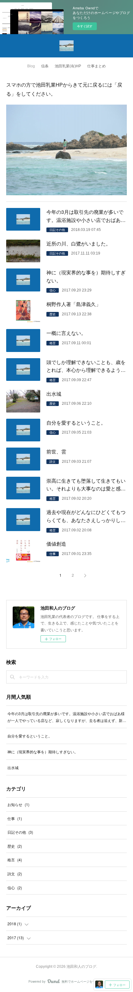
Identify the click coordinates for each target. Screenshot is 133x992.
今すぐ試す (84, 26)
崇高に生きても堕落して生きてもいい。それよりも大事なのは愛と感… (86, 484)
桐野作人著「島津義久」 (73, 304)
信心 (52, 290)
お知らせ (18, 804)
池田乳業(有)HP (68, 66)
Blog (31, 66)
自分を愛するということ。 (76, 422)
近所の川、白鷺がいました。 (78, 243)
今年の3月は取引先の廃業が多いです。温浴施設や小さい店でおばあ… (86, 215)
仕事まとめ (96, 66)
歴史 (52, 314)
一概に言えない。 (66, 332)
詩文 (52, 461)
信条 (45, 66)
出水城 (53, 393)
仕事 (52, 554)
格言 (52, 343)
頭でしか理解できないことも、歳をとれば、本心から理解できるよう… (86, 366)
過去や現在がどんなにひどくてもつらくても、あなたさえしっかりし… (86, 516)
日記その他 (57, 230)
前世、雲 (56, 451)
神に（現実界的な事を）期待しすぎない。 (86, 276)
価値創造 (56, 543)
